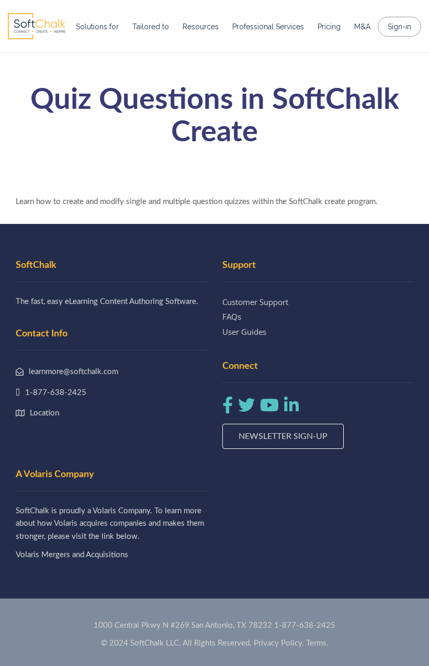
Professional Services (268, 26)
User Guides (244, 331)
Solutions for (97, 26)
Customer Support (255, 302)
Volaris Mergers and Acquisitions (72, 555)
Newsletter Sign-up (283, 436)
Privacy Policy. (279, 643)
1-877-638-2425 (304, 625)
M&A (362, 26)
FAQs (231, 316)
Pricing (329, 26)
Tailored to (150, 26)
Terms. (317, 643)
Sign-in (399, 26)
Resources (201, 26)
